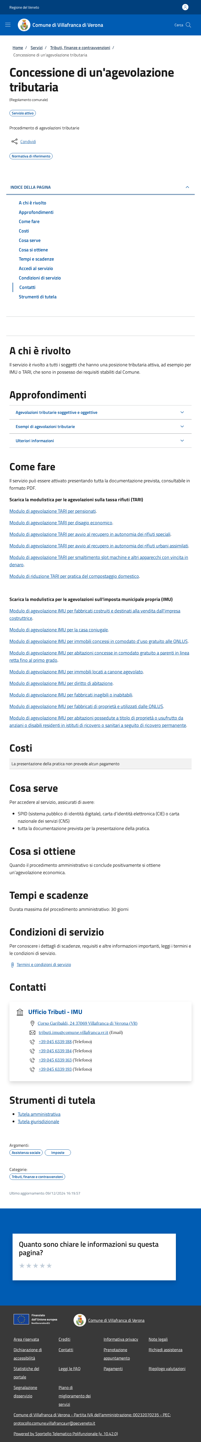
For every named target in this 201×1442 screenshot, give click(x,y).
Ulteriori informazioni (35, 440)
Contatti (66, 1349)
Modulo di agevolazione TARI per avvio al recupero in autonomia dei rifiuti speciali (89, 534)
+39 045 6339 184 (55, 1050)
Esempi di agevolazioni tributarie (45, 426)
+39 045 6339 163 (55, 1060)
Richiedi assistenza (165, 1349)
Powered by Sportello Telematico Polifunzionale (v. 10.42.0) (66, 1433)
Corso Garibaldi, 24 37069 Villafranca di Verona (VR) (87, 1023)
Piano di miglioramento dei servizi (75, 1395)
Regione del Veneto (24, 7)
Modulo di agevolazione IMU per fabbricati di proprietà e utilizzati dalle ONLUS (86, 706)
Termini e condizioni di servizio (44, 964)
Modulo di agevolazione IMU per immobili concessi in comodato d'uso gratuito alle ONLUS (98, 641)
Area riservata (26, 1339)
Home (18, 47)
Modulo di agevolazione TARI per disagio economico (60, 522)
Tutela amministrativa (39, 1114)
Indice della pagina (30, 187)
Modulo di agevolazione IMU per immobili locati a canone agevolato (76, 671)
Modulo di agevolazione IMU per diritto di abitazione (61, 683)
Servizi (37, 47)
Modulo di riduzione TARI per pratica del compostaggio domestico (74, 576)
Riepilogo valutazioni (167, 1368)
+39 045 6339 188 (55, 1041)
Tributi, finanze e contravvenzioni (80, 47)
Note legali (158, 1339)
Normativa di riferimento (31, 155)
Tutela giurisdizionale (38, 1121)
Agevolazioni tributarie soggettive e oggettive (56, 412)
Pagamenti (113, 1368)
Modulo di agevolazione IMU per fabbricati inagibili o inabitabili (70, 694)
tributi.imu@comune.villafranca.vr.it (73, 1032)
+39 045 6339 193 (55, 1069)
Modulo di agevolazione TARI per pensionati (52, 511)
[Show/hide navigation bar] (8, 24)
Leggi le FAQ (70, 1368)
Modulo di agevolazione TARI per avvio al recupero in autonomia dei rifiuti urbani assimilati (98, 545)
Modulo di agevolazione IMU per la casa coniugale (58, 629)
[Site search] (188, 25)
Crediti (64, 1339)
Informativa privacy (121, 1339)
